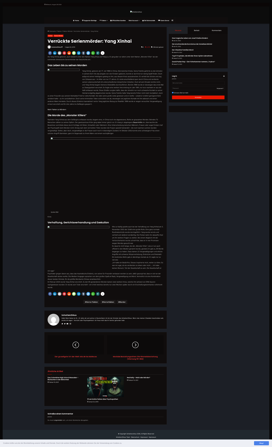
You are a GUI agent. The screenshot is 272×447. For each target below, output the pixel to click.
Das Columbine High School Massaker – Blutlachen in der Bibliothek (63, 379)
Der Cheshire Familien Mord (182, 50)
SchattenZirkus (56, 47)
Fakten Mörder (68, 31)
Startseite (52, 31)
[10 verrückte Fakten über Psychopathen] (105, 387)
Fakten (59, 31)
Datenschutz (135, 437)
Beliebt (196, 30)
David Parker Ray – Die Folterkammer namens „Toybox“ (193, 62)
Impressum (144, 437)
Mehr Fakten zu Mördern (57, 109)
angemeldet (58, 420)
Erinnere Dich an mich (180, 93)
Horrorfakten (108, 302)
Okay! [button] (261, 443)
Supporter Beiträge (90, 20)
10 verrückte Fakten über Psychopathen (102, 399)
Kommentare (216, 30)
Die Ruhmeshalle (149, 20)
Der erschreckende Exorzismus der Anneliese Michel (192, 44)
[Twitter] (65, 324)
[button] (122, 443)
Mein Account (133, 20)
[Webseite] (63, 324)
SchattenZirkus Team (123, 437)
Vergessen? (220, 88)
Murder (122, 302)
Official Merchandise (119, 20)
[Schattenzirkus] (136, 12)
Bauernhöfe (137, 122)
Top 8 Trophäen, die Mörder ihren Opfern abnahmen (192, 56)
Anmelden (198, 97)
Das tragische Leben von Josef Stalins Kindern (190, 38)
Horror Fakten (92, 302)
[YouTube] (68, 324)
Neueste (178, 30)
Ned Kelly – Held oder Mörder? (138, 378)
